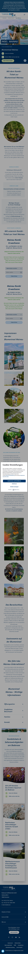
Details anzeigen (14, 486)
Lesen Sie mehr (6, 476)
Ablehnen (14, 484)
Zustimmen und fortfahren (14, 481)
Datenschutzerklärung (10, 475)
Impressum (22, 475)
